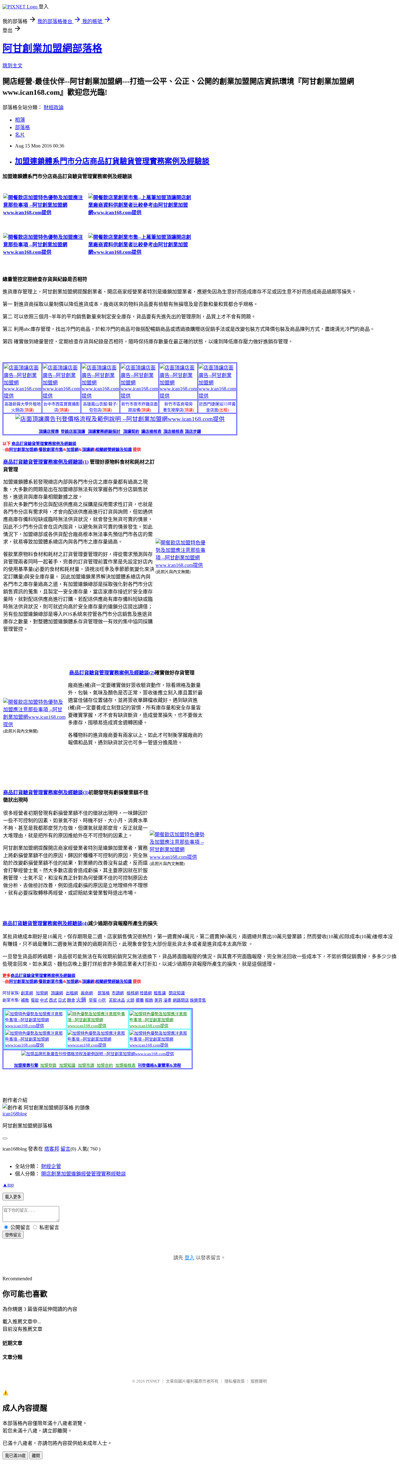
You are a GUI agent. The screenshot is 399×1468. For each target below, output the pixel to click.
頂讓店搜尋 (49, 431)
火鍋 (81, 999)
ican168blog (14, 1113)
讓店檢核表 (151, 431)
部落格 (22, 127)
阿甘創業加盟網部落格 (52, 48)
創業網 (27, 993)
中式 (44, 1000)
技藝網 (146, 993)
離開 (36, 1455)
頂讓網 (88, 449)
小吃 (102, 1000)
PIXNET (153, 1381)
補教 (25, 1000)
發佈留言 (13, 1235)
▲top (8, 1184)
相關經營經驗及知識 (113, 449)
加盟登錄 (48, 1065)
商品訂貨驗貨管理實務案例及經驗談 (44, 443)
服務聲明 (259, 1381)
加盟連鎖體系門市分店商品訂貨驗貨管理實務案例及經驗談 (112, 161)
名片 (20, 135)
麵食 (71, 1000)
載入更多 (13, 1197)
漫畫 (167, 1000)
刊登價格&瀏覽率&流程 (159, 1065)
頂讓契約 (131, 431)
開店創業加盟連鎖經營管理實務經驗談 (83, 1173)
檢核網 (133, 993)
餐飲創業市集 (51, 449)
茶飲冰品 (117, 1000)
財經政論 (54, 107)
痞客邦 (51, 1149)
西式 (53, 1000)
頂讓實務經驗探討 (104, 431)
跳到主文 (12, 65)
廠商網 (87, 993)
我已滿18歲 (15, 1455)
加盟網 (72, 449)
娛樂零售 (198, 1000)
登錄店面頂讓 (73, 431)
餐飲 (35, 1000)
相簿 (20, 120)
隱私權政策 (234, 1381)
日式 (62, 1000)
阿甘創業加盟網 (23, 449)
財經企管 (51, 1166)
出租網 (72, 993)
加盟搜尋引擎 (26, 1065)
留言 (65, 1149)
